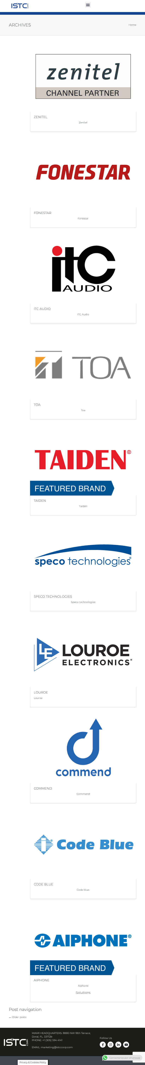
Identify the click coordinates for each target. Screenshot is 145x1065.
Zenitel (40, 117)
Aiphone (41, 980)
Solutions (83, 993)
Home (132, 24)
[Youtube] (126, 1045)
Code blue (43, 884)
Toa (37, 405)
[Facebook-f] (103, 1045)
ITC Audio (42, 309)
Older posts (17, 1017)
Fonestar (42, 213)
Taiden (40, 501)
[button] (88, 5)
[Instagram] (111, 1045)
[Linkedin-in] (118, 1045)
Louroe (41, 692)
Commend (43, 788)
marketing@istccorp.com (57, 1047)
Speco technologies (53, 597)
